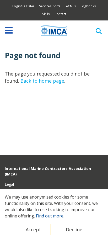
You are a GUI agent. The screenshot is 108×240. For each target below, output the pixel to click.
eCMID (71, 6)
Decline (74, 229)
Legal (9, 184)
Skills (46, 14)
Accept (33, 229)
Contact (60, 14)
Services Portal (50, 6)
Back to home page (42, 81)
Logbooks (88, 6)
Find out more (49, 216)
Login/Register (23, 6)
